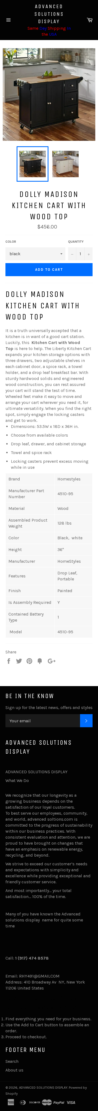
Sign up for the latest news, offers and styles (49, 707)
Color (10, 241)
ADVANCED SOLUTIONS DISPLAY (49, 14)
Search (12, 1061)
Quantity (76, 241)
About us (14, 1070)
